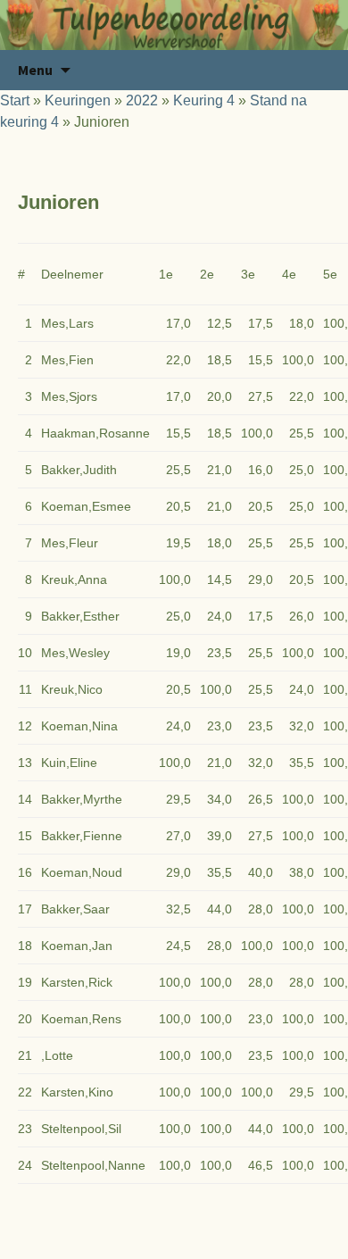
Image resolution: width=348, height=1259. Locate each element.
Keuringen (78, 100)
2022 (142, 100)
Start (14, 100)
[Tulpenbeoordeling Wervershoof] (174, 25)
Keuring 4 (204, 100)
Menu (35, 70)
